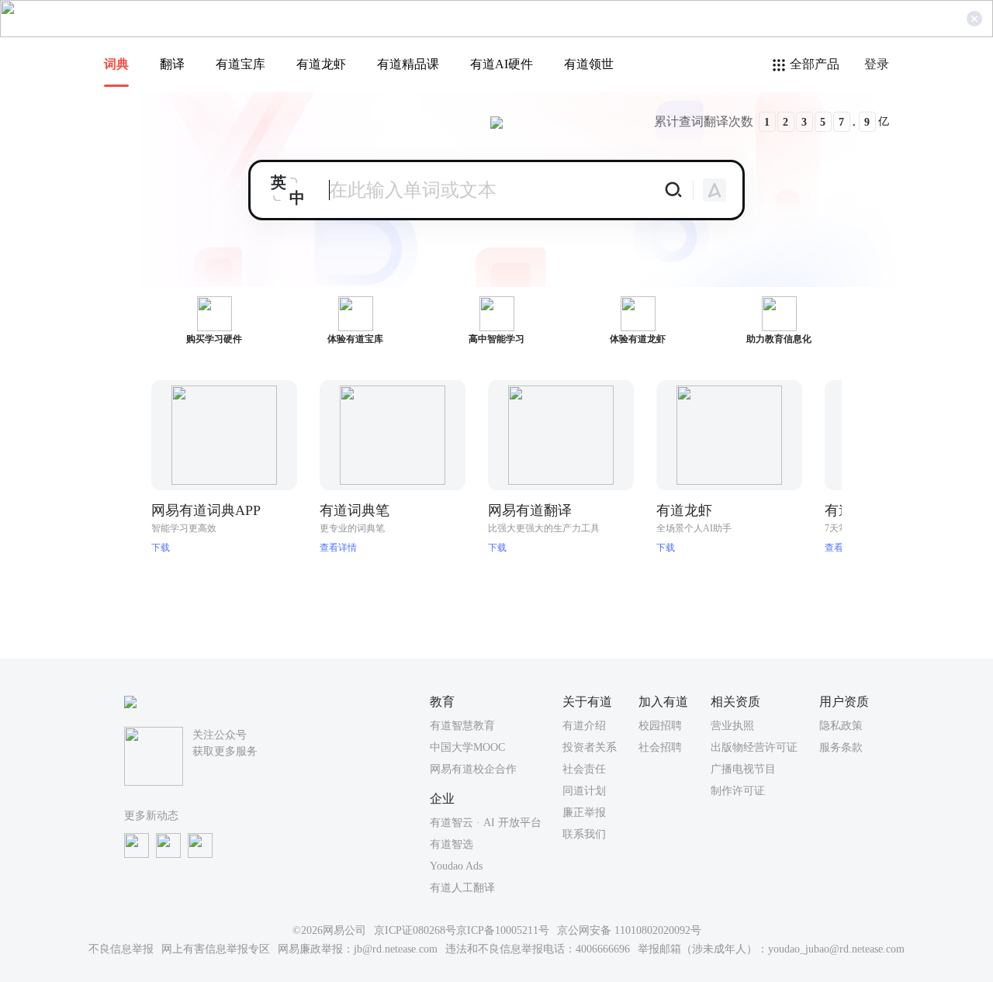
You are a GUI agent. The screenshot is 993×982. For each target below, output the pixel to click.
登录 (876, 64)
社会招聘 (660, 747)
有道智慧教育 (462, 725)
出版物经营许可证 (754, 747)
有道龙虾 (321, 64)
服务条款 (841, 747)
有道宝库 (240, 64)
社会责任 (584, 769)
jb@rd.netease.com (396, 949)
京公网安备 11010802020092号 (629, 930)
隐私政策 (841, 725)
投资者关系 (589, 747)
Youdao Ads (456, 866)
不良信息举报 (121, 949)
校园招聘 (660, 725)
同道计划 (584, 791)
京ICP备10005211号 (502, 930)
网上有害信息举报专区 (215, 949)
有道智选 (451, 844)
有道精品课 (408, 64)
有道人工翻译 (462, 888)
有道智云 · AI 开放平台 (485, 822)
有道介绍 (584, 725)
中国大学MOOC (467, 747)
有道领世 (589, 64)
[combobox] (288, 190)
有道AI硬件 (501, 64)
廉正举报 (584, 812)
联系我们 (584, 834)
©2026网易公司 (329, 930)
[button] (874, 440)
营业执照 (732, 725)
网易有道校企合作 (473, 769)
